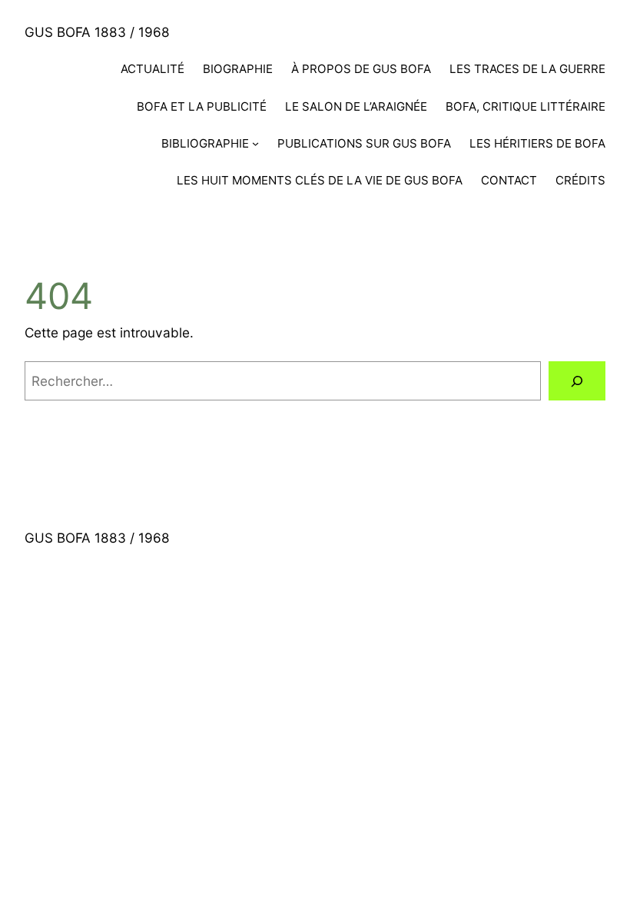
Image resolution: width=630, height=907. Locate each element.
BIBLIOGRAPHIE (205, 143)
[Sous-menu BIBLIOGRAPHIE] (255, 143)
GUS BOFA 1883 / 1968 (97, 32)
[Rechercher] (577, 380)
